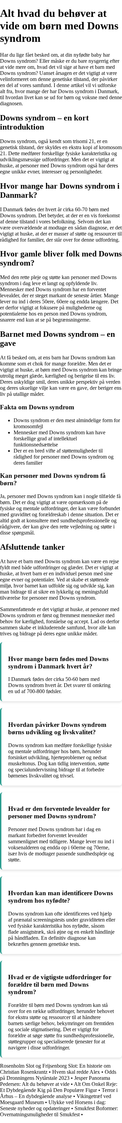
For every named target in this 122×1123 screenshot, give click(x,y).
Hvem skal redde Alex (76, 1072)
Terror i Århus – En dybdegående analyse (59, 1093)
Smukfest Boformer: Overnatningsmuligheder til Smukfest (59, 1111)
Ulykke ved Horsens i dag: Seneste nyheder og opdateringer (53, 1105)
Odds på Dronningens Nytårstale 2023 (58, 1075)
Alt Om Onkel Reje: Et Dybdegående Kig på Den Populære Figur (58, 1087)
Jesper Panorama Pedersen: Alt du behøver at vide (55, 1081)
